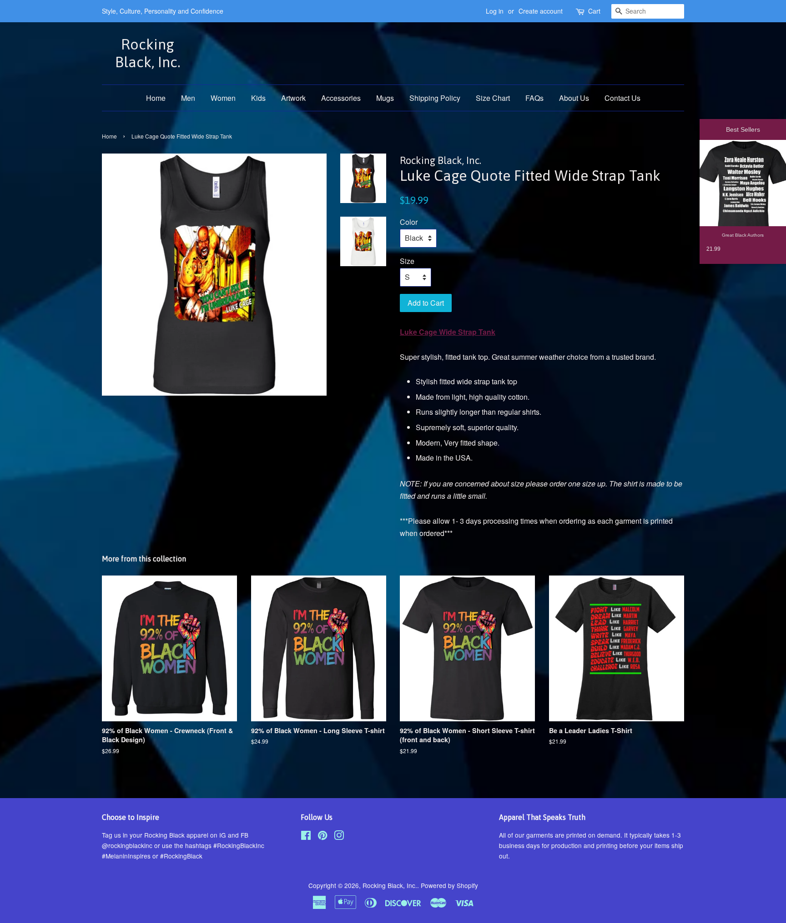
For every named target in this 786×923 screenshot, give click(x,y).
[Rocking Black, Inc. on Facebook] (306, 836)
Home (156, 98)
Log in (495, 10)
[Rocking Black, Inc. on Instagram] (339, 836)
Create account (541, 10)
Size (407, 261)
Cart (594, 10)
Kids (258, 98)
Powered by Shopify (449, 885)
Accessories (341, 98)
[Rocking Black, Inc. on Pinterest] (322, 836)
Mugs (385, 98)
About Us (574, 98)
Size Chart (493, 98)
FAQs (534, 98)
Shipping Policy (434, 98)
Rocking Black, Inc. (147, 53)
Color (409, 222)
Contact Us (622, 98)
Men (188, 98)
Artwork (293, 98)
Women (223, 98)
